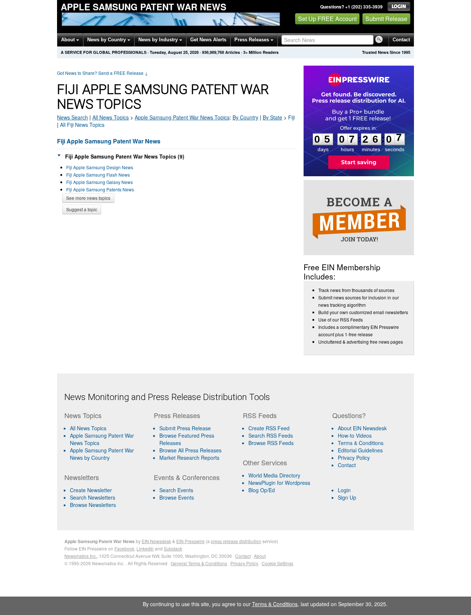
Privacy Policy (354, 457)
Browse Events (176, 497)
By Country (245, 117)
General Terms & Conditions (199, 563)
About (68, 39)
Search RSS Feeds (270, 435)
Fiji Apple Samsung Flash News (98, 174)
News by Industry (158, 39)
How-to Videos (355, 435)
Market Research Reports (189, 457)
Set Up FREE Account (327, 18)
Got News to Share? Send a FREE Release (102, 73)
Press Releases (252, 39)
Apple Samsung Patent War (182, 117)
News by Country (107, 39)
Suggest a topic (81, 209)
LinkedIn (145, 548)
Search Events (176, 490)
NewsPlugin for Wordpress (279, 482)
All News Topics (110, 117)
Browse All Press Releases (190, 450)
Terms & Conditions (360, 443)
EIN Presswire (190, 541)
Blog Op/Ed (261, 490)
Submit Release (386, 18)
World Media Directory (274, 475)
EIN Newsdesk (156, 541)
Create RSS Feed (269, 428)
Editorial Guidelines (360, 450)
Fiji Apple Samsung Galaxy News (99, 182)
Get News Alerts (208, 39)
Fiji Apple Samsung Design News (99, 167)
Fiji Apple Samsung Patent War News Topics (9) (124, 156)
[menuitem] (106, 439)
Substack (173, 548)
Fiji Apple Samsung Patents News (100, 189)
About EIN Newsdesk (362, 428)
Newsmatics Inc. (80, 556)
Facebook (124, 548)
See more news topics (88, 198)
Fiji (291, 117)
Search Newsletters (92, 497)
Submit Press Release (185, 428)
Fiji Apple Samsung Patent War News (108, 141)
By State (272, 117)
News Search (72, 117)
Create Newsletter (91, 490)
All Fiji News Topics (82, 124)
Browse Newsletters (93, 504)
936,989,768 (213, 52)
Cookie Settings (277, 563)
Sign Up (347, 497)
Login (344, 490)
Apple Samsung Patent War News (143, 6)
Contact (401, 39)
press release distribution (236, 541)
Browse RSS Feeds (271, 443)
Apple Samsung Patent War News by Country (102, 454)
